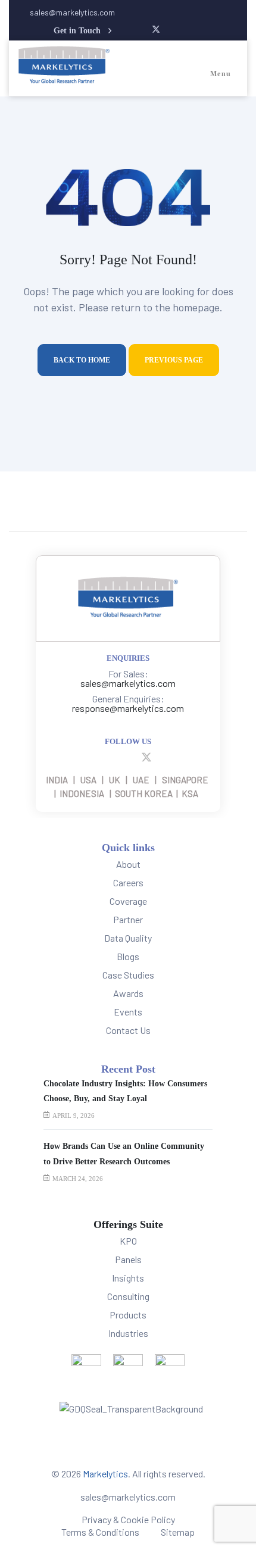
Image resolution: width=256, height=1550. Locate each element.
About (128, 864)
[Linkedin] (109, 756)
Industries (128, 1333)
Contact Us (128, 1030)
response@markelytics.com (128, 708)
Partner (128, 919)
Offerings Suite (128, 1224)
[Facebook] (87, 756)
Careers (128, 882)
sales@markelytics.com (128, 683)
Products (128, 1314)
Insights (128, 1277)
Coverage (128, 901)
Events (128, 1011)
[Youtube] (130, 756)
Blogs (128, 956)
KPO (128, 1240)
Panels (128, 1259)
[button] (88, 30)
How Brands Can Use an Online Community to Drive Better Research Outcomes (123, 1153)
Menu (220, 74)
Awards (128, 993)
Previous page (174, 360)
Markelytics (105, 1473)
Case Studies (128, 974)
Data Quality (128, 937)
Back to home (82, 360)
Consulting (128, 1296)
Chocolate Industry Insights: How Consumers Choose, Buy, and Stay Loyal (125, 1091)
